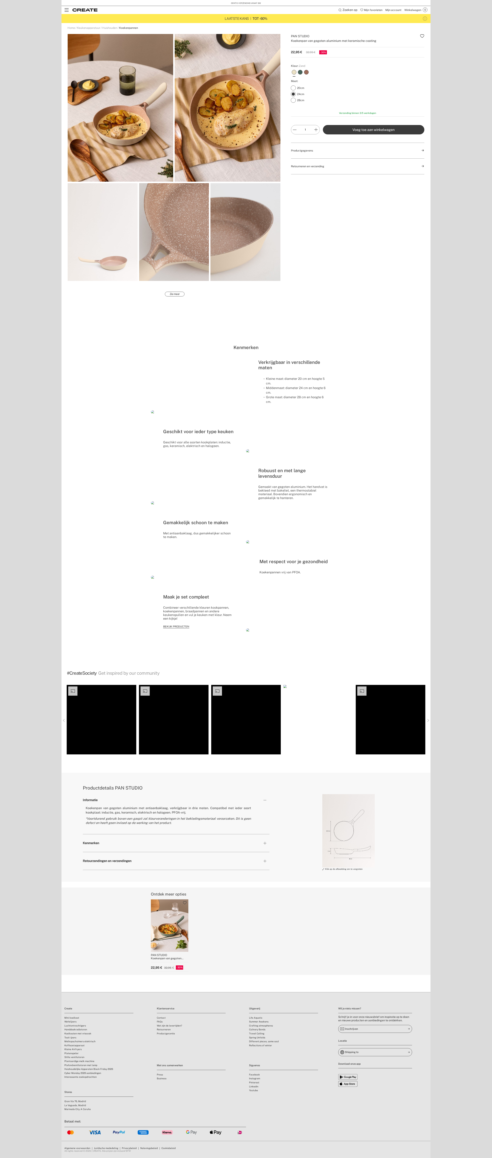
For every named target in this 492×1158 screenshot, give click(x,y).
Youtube (253, 1090)
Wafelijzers (70, 1021)
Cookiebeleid (168, 1148)
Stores (68, 1092)
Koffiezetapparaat (74, 1045)
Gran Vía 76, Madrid (75, 1101)
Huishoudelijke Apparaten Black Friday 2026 (88, 1069)
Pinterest (254, 1082)
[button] (101, 719)
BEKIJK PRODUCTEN (176, 626)
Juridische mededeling (106, 1148)
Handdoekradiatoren (75, 1029)
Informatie (90, 800)
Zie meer (175, 294)
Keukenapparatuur (88, 27)
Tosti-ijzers (70, 1037)
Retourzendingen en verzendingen (107, 861)
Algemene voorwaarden (77, 1148)
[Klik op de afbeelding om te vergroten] (348, 830)
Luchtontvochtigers (75, 1025)
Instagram (254, 1078)
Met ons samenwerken (170, 1065)
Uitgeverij (254, 1008)
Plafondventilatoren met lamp (80, 1065)
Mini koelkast (71, 1017)
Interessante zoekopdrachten (80, 1077)
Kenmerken (91, 843)
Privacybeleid (129, 1148)
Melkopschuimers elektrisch (80, 1041)
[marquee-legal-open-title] (425, 18)
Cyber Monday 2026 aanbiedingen (82, 1073)
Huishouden (109, 27)
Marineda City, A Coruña (77, 1109)
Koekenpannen (128, 27)
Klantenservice (165, 1008)
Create (68, 1008)
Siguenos (254, 1065)
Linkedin (253, 1086)
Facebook (254, 1074)
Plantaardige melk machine (79, 1061)
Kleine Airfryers (73, 1049)
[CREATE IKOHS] (84, 10)
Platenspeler (71, 1053)
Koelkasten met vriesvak (77, 1033)
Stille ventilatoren (74, 1057)
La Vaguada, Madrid (75, 1105)
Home (71, 27)
